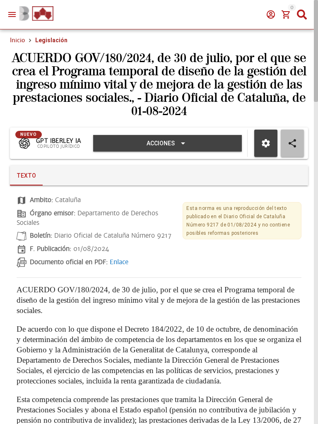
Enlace (119, 262)
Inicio (17, 40)
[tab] (26, 176)
